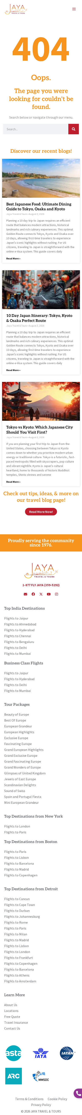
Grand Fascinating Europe (22, 761)
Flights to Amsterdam (20, 981)
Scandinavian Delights (20, 785)
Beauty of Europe (16, 714)
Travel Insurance (16, 1022)
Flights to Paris (15, 832)
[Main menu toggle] (74, 9)
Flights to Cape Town (19, 905)
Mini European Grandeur (21, 802)
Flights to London (17, 826)
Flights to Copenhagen (20, 875)
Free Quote (12, 1016)
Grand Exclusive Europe (20, 755)
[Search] (73, 129)
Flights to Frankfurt (18, 958)
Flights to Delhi (15, 648)
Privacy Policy (41, 1105)
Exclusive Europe (16, 738)
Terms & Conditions (29, 1099)
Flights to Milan (15, 934)
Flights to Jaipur (16, 618)
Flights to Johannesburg (22, 916)
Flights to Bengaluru (19, 642)
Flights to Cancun (17, 899)
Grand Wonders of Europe (22, 767)
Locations (11, 1011)
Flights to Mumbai (17, 653)
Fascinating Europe (18, 744)
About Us (10, 1005)
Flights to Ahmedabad (20, 624)
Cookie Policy (57, 1099)
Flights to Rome (16, 922)
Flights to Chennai (17, 636)
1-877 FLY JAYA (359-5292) (41, 585)
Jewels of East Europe (20, 779)
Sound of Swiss (14, 791)
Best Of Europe (15, 720)
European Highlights (19, 732)
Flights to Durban (17, 910)
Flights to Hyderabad (19, 630)
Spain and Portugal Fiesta (22, 797)
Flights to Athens (16, 975)
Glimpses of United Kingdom (25, 773)
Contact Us (12, 1028)
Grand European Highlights (24, 750)
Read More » (13, 258)
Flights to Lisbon (16, 857)
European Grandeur (18, 726)
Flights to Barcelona (19, 863)
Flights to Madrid (16, 869)
